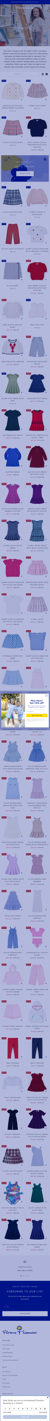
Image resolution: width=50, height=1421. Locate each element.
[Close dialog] (46, 695)
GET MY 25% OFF (37, 715)
